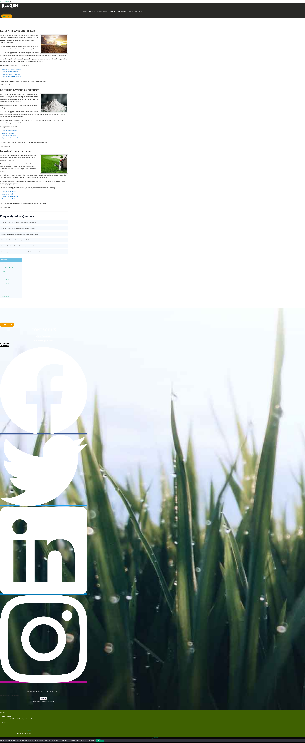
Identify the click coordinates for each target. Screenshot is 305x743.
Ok (98, 740)
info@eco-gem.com (43, 340)
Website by (25, 730)
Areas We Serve (51, 691)
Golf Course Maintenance (8, 271)
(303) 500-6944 (43, 336)
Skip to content (5, 1)
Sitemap (58, 691)
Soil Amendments (6, 288)
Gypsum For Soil (6, 284)
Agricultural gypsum (7, 263)
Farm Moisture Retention (8, 267)
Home (107, 21)
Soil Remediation (6, 296)
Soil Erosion (5, 292)
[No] (102, 741)
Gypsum (4, 276)
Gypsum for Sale (6, 279)
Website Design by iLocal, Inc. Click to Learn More (43, 701)
